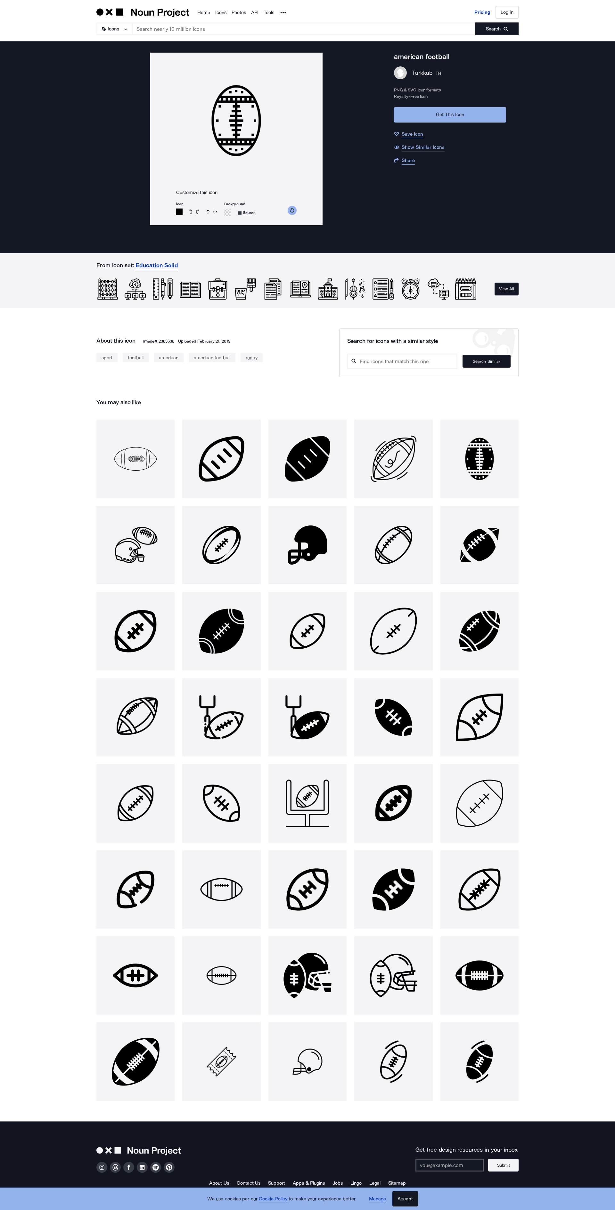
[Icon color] (179, 211)
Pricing (482, 12)
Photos (239, 12)
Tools (269, 12)
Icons (220, 12)
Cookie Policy (273, 1199)
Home (203, 12)
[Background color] (227, 212)
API (254, 12)
